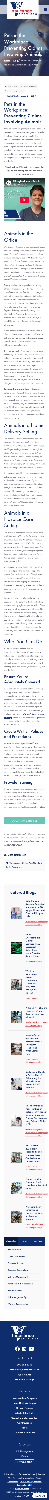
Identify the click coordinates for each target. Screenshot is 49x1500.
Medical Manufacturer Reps (24, 1417)
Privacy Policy (10, 1474)
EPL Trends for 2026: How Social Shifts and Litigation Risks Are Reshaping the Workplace (33, 1153)
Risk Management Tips (28, 86)
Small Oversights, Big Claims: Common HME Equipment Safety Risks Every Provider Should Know (32, 945)
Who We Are (24, 1374)
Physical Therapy (24, 1408)
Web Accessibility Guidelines (21, 1477)
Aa (36, 1495)
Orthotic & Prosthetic (24, 1412)
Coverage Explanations (34, 1224)
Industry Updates (31, 998)
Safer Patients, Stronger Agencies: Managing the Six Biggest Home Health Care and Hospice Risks (35, 908)
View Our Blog (24, 1462)
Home (7, 60)
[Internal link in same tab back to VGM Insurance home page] (24, 1336)
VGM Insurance (22, 1488)
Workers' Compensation (14, 90)
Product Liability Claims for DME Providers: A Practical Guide (36, 1184)
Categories (11, 1241)
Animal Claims (21, 863)
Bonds (24, 1427)
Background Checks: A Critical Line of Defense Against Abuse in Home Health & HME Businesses (35, 1079)
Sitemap (41, 1474)
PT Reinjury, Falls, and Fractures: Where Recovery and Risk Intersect (36, 1012)
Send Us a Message (24, 1379)
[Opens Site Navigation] (46, 9)
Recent (24, 1241)
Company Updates (16, 1263)
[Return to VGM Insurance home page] (23, 9)
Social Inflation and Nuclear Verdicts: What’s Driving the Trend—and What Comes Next (33, 1044)
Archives (38, 1241)
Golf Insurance (24, 1422)
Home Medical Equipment (24, 1398)
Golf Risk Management (33, 1129)
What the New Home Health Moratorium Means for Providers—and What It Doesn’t (31, 982)
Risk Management (24, 1451)
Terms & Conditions (27, 1474)
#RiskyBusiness (11, 86)
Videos (24, 1456)
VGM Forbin (29, 1495)
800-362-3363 (24, 1364)
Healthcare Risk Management (36, 921)
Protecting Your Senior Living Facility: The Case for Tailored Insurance (34, 1213)
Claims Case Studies (16, 1256)
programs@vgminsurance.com (25, 1369)
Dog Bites (33, 863)
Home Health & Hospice (24, 1403)
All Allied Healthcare (24, 1432)
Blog (15, 60)
